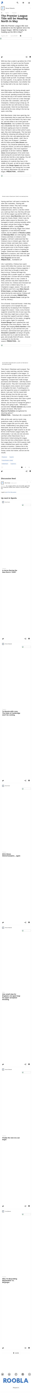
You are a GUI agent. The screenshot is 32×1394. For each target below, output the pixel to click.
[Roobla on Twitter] (2, 1374)
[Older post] (29, 467)
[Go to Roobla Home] (2, 3)
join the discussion (11, 492)
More (17, 1353)
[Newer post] (25, 467)
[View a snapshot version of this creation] (20, 36)
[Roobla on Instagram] (23, 1374)
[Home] (2, 12)
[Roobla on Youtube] (9, 1374)
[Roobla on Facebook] (16, 1374)
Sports (7, 12)
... (2, 467)
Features (14, 12)
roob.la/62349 (13, 36)
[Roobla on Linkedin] (29, 1374)
